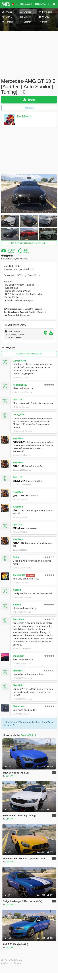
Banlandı (30, 575)
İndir (31, 99)
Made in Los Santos (11, 963)
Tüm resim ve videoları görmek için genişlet (29, 242)
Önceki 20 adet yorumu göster (29, 353)
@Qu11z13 (18, 465)
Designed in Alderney (11, 960)
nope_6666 (19, 414)
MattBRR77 (19, 670)
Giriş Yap (46, 721)
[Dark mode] (49, 4)
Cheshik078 (19, 575)
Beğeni (26, 252)
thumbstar (18, 655)
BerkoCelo (18, 619)
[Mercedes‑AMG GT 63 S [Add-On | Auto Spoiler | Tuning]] (29, 193)
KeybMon (18, 438)
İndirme (11, 252)
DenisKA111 (25, 116)
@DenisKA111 (20, 441)
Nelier (16, 557)
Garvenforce (19, 360)
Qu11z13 (17, 399)
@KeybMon (19, 480)
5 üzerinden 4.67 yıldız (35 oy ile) (14, 259)
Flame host (19, 706)
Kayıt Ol (11, 725)
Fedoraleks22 (20, 384)
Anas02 (17, 589)
